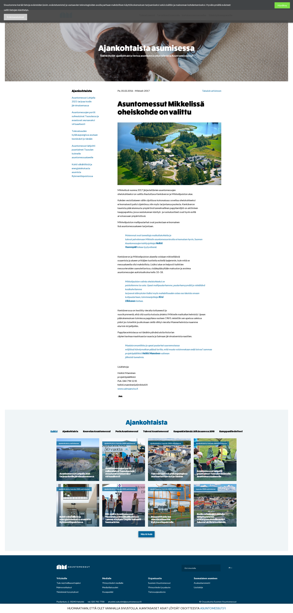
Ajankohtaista (146, 422)
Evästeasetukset (15, 17)
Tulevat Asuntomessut (156, 431)
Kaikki (54, 431)
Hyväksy (282, 5)
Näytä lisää (146, 534)
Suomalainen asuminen (205, 578)
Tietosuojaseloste (157, 592)
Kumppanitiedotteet (231, 431)
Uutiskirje (198, 587)
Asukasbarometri (202, 583)
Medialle (106, 578)
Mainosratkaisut (64, 587)
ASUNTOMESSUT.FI (213, 608)
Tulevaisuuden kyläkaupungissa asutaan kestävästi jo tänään (85, 134)
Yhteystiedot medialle (112, 583)
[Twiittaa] (129, 396)
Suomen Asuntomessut (159, 583)
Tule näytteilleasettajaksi (68, 583)
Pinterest (165, 567)
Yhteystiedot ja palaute (159, 587)
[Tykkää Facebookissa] (125, 396)
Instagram (159, 567)
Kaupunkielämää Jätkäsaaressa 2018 (194, 431)
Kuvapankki (107, 592)
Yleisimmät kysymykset (67, 592)
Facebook (152, 567)
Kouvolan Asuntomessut (97, 431)
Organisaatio (155, 578)
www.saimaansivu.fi (128, 388)
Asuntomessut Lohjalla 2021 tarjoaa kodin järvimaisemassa (83, 101)
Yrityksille (61, 578)
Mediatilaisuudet (110, 587)
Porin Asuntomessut (127, 431)
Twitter (172, 567)
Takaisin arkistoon (211, 90)
